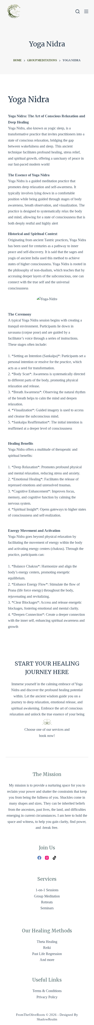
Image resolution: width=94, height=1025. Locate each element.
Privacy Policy (47, 997)
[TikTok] (54, 858)
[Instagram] (47, 858)
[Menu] (86, 11)
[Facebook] (39, 858)
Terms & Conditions (47, 991)
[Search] (78, 11)
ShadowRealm (47, 1019)
